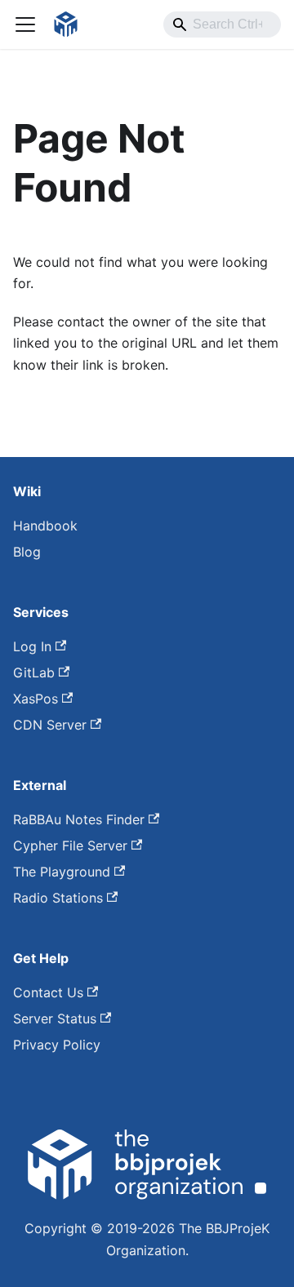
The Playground (61, 871)
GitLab (34, 672)
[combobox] (222, 24)
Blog (27, 552)
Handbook (45, 525)
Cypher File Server (70, 845)
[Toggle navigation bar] (25, 24)
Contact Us (48, 992)
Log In (32, 646)
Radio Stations (58, 898)
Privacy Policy (56, 1044)
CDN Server (50, 725)
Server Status (54, 1018)
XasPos (35, 698)
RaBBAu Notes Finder (79, 819)
